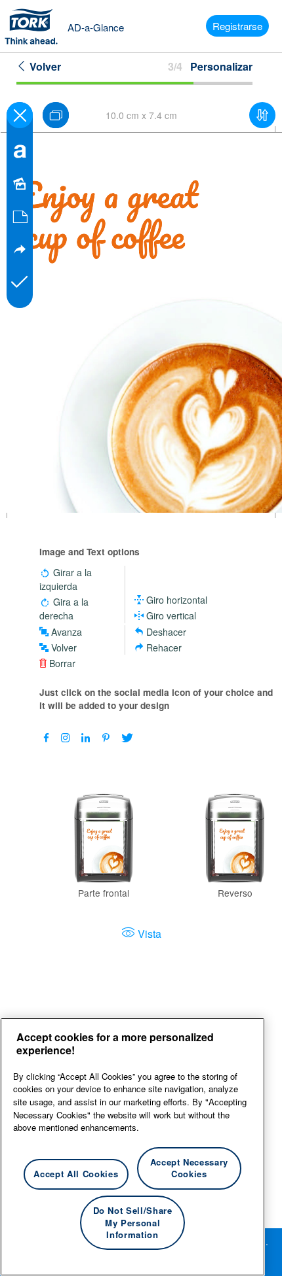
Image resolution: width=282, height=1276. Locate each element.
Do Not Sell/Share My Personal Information (132, 1222)
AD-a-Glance (96, 27)
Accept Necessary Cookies (189, 1168)
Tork (35, 26)
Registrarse (237, 26)
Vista (149, 933)
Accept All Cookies (75, 1173)
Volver (44, 66)
